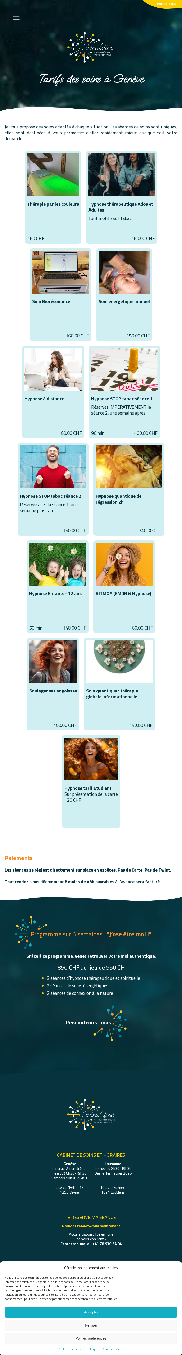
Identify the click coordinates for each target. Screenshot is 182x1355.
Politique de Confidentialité (104, 1349)
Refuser (91, 1325)
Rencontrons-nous (88, 1022)
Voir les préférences (91, 1338)
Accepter (91, 1312)
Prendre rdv (167, 3)
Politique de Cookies (71, 1349)
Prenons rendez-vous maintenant (91, 1225)
